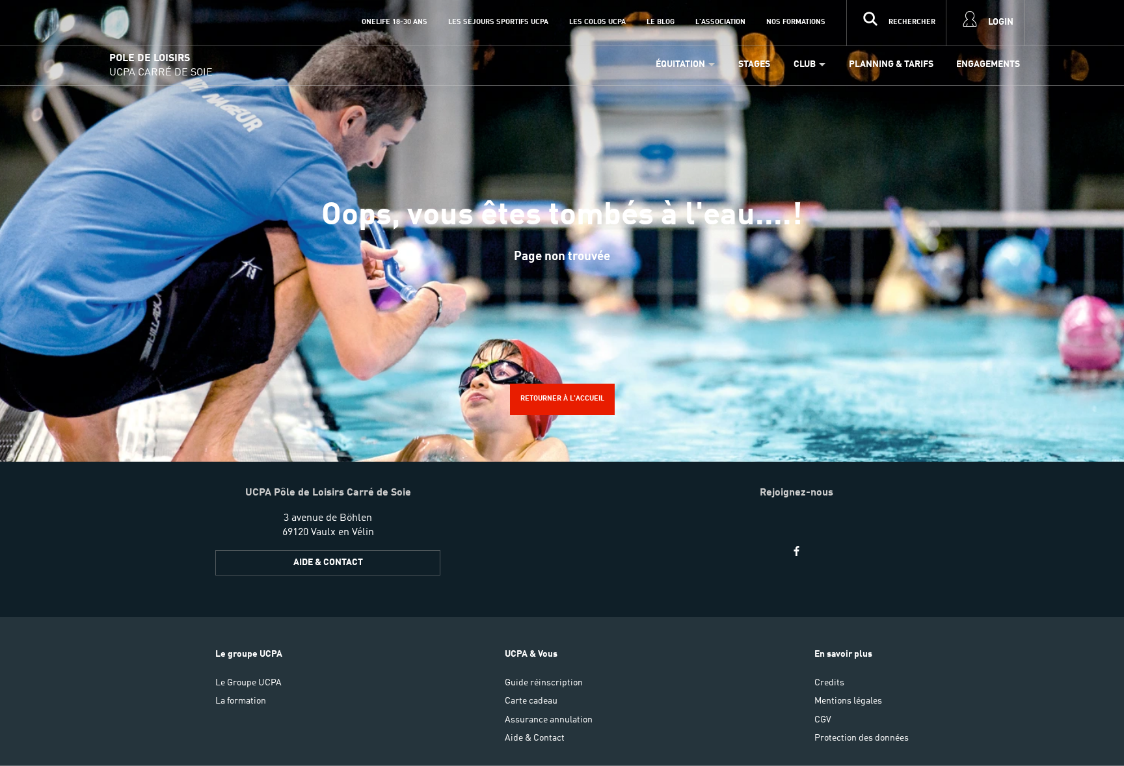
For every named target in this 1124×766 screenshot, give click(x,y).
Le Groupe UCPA (248, 682)
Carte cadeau (531, 701)
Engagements (988, 64)
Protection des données (861, 738)
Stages (754, 64)
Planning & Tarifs (891, 64)
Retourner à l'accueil (562, 399)
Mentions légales (848, 701)
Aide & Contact (328, 562)
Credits (829, 682)
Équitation (680, 64)
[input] (896, 23)
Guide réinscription (544, 682)
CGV (822, 719)
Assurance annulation (549, 719)
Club (805, 64)
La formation (240, 701)
